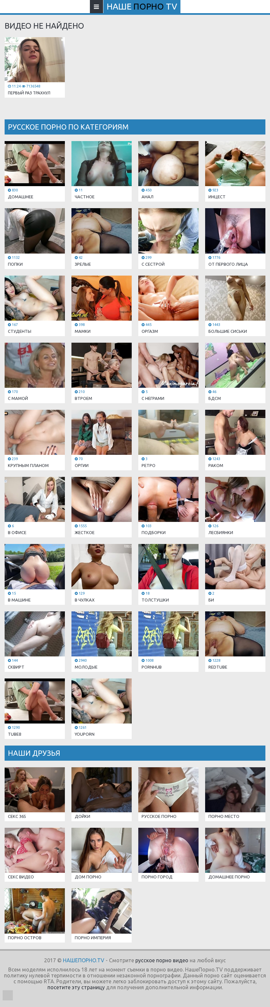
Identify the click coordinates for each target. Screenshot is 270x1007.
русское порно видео (161, 960)
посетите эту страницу (76, 987)
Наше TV (142, 6)
